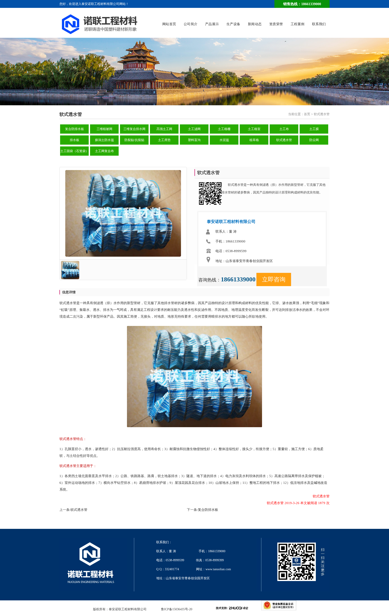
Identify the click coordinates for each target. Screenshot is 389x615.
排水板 (74, 140)
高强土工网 (164, 129)
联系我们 (319, 24)
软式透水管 (284, 140)
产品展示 (212, 24)
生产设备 (233, 24)
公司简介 (191, 24)
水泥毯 (224, 140)
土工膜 (314, 129)
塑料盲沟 (194, 140)
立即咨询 (273, 279)
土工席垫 (164, 140)
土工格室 (254, 129)
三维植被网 (104, 129)
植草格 (254, 140)
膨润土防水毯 (104, 140)
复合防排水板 (74, 129)
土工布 (284, 129)
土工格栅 (224, 129)
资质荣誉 (276, 24)
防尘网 (314, 140)
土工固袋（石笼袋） (74, 151)
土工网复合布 (104, 151)
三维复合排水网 (134, 129)
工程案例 (298, 24)
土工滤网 (194, 129)
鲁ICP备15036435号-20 (176, 609)
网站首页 (169, 24)
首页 (307, 114)
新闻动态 (255, 24)
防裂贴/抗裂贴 (134, 140)
